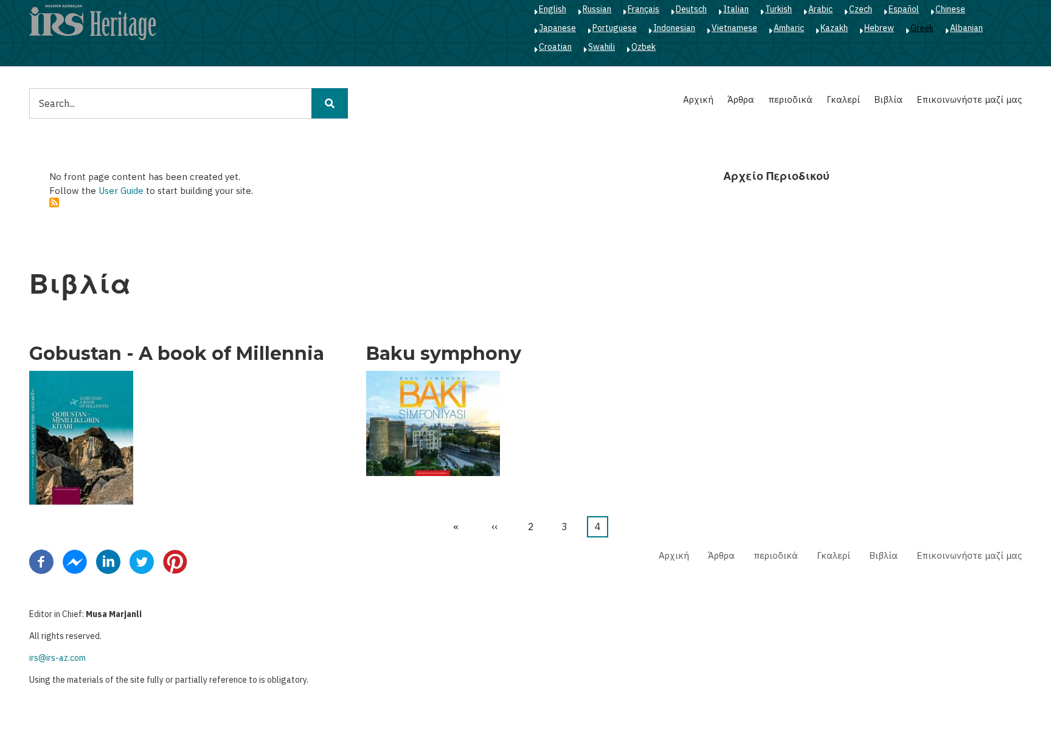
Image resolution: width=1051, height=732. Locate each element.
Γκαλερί (843, 99)
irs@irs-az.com (57, 657)
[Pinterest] (175, 560)
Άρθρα (740, 99)
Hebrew (879, 27)
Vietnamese (734, 27)
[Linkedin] (108, 560)
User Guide (121, 190)
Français (643, 9)
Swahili (601, 46)
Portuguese (614, 27)
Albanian (966, 27)
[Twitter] (142, 560)
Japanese (557, 27)
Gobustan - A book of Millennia (176, 354)
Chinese (950, 9)
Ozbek (643, 46)
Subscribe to (54, 202)
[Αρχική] (92, 21)
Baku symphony (443, 354)
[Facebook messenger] (75, 560)
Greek (922, 27)
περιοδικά (790, 99)
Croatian (555, 46)
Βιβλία (888, 99)
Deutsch (691, 9)
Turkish (778, 9)
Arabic (820, 9)
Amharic (789, 27)
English (552, 9)
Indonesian (674, 27)
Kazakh (834, 27)
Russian (597, 9)
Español (904, 9)
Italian (736, 9)
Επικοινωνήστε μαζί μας (969, 99)
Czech (860, 9)
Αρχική (698, 99)
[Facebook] (41, 560)
